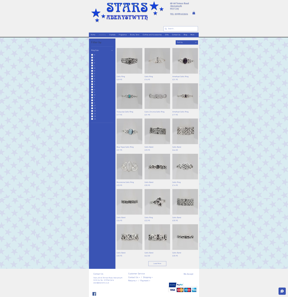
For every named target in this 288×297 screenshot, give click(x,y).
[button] (193, 12)
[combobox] (187, 42)
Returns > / (134, 280)
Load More (157, 264)
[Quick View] (129, 61)
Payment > (145, 280)
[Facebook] (94, 294)
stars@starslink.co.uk (101, 283)
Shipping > (148, 277)
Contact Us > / (135, 277)
